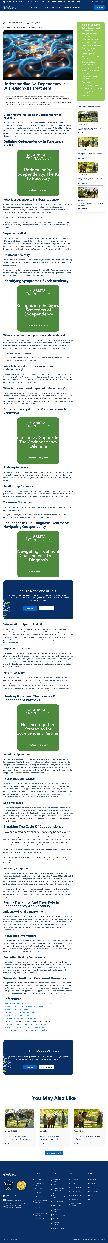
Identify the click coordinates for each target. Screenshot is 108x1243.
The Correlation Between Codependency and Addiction (25, 1024)
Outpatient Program (41, 1197)
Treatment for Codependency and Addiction (21, 1012)
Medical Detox (39, 1189)
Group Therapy (58, 1205)
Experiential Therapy (56, 1223)
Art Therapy (56, 1185)
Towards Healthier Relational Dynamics (92, 77)
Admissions (76, 7)
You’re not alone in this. (90, 85)
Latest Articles (93, 1191)
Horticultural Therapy (57, 1210)
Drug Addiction (75, 1191)
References (86, 82)
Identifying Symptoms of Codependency (90, 35)
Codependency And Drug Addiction (18, 1015)
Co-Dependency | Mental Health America (20, 1009)
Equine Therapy (58, 1219)
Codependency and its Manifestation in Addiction (91, 41)
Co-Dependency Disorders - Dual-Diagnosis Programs (25, 1006)
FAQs (91, 1187)
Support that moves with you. (92, 89)
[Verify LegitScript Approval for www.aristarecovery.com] (8, 1185)
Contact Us (92, 1195)
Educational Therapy (56, 1180)
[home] (9, 7)
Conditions (74, 1183)
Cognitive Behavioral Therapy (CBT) (59, 1189)
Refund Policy (77, 1239)
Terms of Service (99, 1239)
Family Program (39, 1179)
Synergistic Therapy (59, 1228)
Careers (91, 1199)
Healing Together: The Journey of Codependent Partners (91, 56)
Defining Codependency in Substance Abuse (91, 29)
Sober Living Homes (41, 1219)
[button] (34, 7)
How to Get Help (76, 1195)
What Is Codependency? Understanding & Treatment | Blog (26, 1030)
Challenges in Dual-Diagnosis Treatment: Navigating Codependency (92, 47)
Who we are (93, 1179)
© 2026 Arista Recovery (10, 1239)
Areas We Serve (87, 95)
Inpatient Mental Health (39, 1184)
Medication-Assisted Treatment (41, 1201)
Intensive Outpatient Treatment (41, 1214)
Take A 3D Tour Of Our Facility (35, 1)
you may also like (88, 92)
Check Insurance (46, 608)
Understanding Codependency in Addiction (21, 1018)
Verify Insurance (76, 1199)
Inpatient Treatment (41, 1193)
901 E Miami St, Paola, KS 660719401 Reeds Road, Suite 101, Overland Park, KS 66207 (16, 1205)
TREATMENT (37, 1173)
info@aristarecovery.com (14, 1200)
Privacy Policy (87, 1239)
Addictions (33, 7)
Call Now (30, 608)
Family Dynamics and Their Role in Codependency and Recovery (91, 70)
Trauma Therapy (58, 1201)
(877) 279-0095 (100, 1)
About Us (55, 7)
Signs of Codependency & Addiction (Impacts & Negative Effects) (29, 1003)
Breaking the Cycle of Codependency (90, 63)
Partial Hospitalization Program (39, 1208)
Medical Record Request (76, 1204)
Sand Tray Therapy (59, 1215)
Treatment (44, 7)
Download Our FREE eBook (14, 1)
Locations (66, 7)
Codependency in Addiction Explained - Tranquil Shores (25, 1027)
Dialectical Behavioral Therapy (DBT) (59, 1196)
